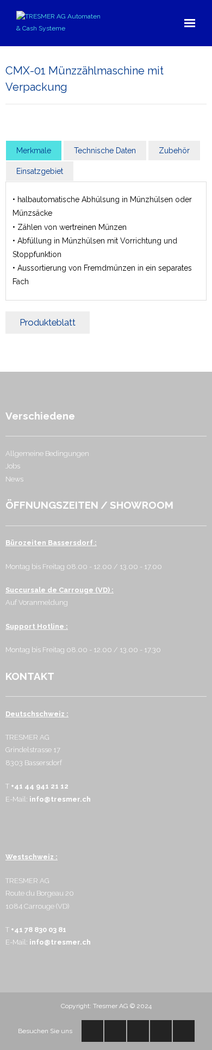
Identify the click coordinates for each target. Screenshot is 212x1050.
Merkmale (33, 150)
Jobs (12, 466)
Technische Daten (105, 150)
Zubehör (174, 150)
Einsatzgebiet (39, 171)
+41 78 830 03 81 (38, 930)
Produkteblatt (48, 322)
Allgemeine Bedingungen (47, 453)
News (14, 479)
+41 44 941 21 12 (39, 786)
